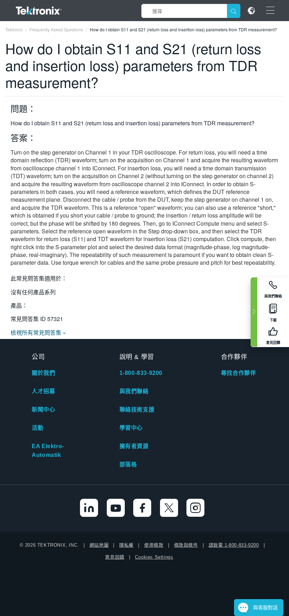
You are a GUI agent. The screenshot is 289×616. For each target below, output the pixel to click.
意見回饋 (114, 557)
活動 (37, 428)
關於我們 (43, 373)
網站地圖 (99, 545)
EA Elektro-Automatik (48, 450)
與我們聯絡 (134, 391)
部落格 (128, 464)
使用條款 (153, 545)
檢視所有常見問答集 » (38, 332)
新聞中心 (43, 410)
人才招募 (43, 391)
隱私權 (126, 545)
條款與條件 (186, 545)
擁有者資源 (134, 446)
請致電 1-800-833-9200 (234, 545)
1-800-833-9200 (140, 373)
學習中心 (131, 428)
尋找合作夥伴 (238, 373)
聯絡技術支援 (137, 410)
